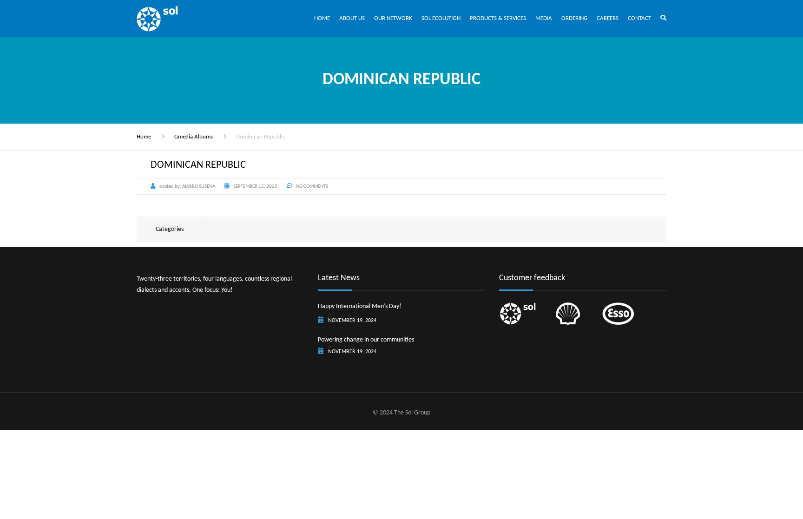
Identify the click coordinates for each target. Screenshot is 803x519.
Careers (608, 18)
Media (543, 18)
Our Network (393, 18)
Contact (639, 18)
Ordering (574, 18)
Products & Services (498, 18)
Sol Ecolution (441, 18)
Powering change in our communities (366, 339)
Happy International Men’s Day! (360, 306)
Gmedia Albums (193, 137)
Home (322, 18)
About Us (352, 18)
